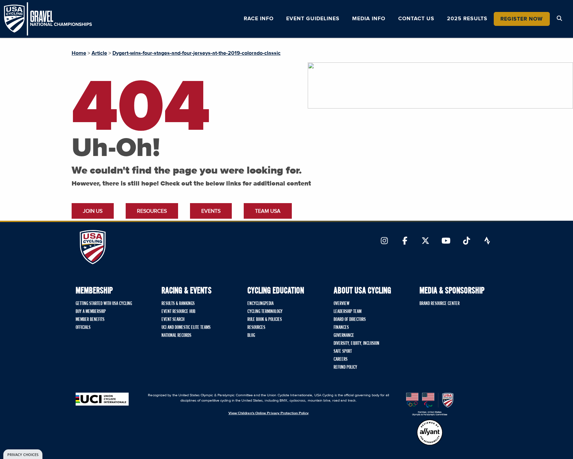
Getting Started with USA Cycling (104, 303)
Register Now (521, 19)
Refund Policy (345, 367)
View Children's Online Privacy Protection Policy (268, 413)
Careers (341, 359)
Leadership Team (347, 311)
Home (79, 53)
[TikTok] (467, 241)
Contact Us (416, 18)
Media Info (368, 18)
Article (99, 53)
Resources (152, 211)
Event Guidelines (313, 18)
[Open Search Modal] (559, 18)
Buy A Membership (91, 311)
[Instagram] (384, 241)
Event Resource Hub (178, 311)
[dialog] (22, 454)
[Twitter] (425, 241)
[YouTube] (446, 241)
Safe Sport (343, 351)
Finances (341, 327)
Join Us (92, 211)
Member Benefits (90, 319)
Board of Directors (350, 319)
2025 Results (467, 18)
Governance (344, 335)
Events (211, 211)
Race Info (259, 18)
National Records (176, 335)
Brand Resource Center (439, 303)
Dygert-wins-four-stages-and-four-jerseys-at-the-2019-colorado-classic (196, 53)
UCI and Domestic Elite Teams (186, 327)
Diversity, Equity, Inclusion (356, 343)
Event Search (172, 319)
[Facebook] (405, 241)
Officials (83, 327)
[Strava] (487, 241)
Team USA (268, 211)
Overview (342, 303)
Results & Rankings (178, 303)
